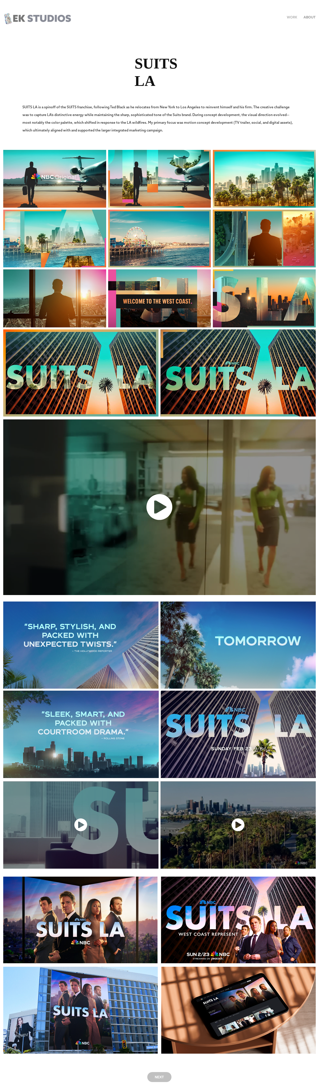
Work (292, 17)
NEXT (159, 1077)
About (310, 17)
